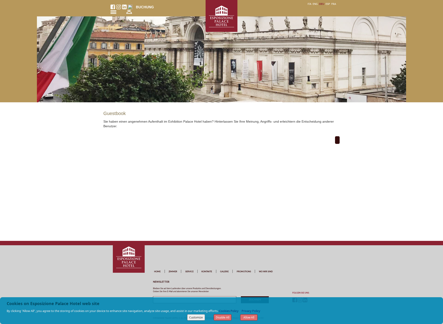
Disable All (222, 317)
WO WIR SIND (266, 272)
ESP (328, 4)
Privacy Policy (251, 311)
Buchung (145, 7)
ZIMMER (173, 272)
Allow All (248, 317)
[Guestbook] (337, 140)
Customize (196, 317)
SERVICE (189, 272)
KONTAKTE (206, 272)
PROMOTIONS (244, 272)
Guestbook (114, 113)
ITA (309, 4)
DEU (321, 4)
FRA (333, 4)
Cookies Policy (229, 311)
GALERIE (224, 272)
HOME (157, 272)
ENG (315, 4)
